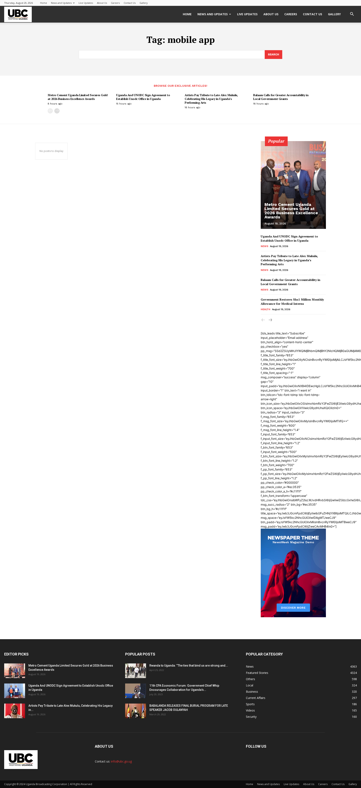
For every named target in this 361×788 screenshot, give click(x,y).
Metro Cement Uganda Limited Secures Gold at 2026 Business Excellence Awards (77, 97)
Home (43, 2)
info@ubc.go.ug (121, 761)
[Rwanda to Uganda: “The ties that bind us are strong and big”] (135, 670)
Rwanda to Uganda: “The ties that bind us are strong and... (188, 665)
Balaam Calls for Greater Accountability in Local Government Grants (280, 97)
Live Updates (86, 2)
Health (265, 309)
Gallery (144, 2)
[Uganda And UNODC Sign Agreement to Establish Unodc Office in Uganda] (14, 690)
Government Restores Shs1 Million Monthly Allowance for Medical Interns (292, 301)
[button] (352, 15)
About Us (102, 2)
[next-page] (57, 110)
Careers (115, 2)
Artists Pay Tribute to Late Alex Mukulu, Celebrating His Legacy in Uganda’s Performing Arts (211, 99)
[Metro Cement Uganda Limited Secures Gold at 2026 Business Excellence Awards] (293, 185)
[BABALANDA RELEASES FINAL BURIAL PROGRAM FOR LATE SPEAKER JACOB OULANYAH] (135, 711)
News (264, 246)
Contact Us (130, 2)
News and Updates (61, 2)
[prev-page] (50, 110)
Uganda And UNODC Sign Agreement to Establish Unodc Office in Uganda (143, 97)
